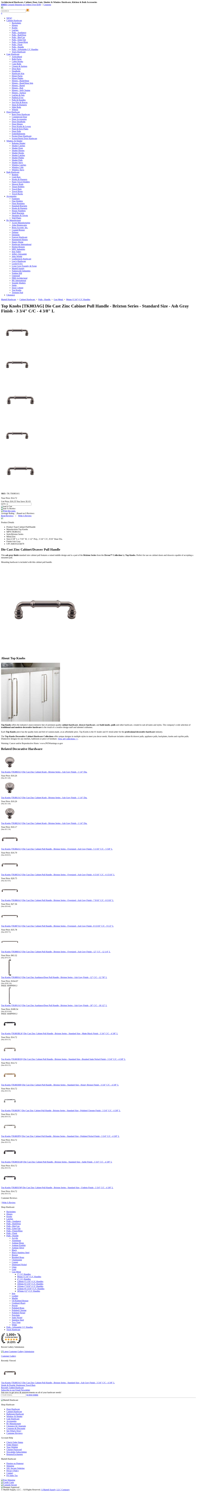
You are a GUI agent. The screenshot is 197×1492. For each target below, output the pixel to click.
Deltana (15, 232)
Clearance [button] (10, 295)
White (14, 1325)
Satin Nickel (17, 1317)
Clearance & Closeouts (16, 1426)
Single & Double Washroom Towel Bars (18, 1385)
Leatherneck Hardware (21, 259)
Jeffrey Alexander (19, 254)
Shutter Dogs (17, 148)
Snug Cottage (17, 288)
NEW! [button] (9, 18)
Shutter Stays (17, 162)
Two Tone (16, 1322)
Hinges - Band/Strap (20, 81)
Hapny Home (17, 242)
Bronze (15, 1255)
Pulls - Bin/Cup (18, 37)
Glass (14, 1267)
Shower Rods (17, 184)
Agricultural (17, 56)
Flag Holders (17, 201)
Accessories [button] (11, 196)
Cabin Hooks (17, 61)
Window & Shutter (14, 1416)
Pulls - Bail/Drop (19, 35)
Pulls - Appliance (19, 32)
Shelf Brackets (18, 213)
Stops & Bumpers (19, 105)
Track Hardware (19, 52)
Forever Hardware (19, 237)
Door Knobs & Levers (21, 126)
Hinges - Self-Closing (21, 90)
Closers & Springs (19, 66)
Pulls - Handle (18, 47)
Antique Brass (18, 1243)
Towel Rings (17, 191)
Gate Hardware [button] (12, 54)
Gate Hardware (12, 1419)
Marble (15, 1298)
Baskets (15, 174)
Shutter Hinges (18, 150)
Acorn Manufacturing (21, 223)
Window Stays (18, 170)
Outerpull (16, 276)
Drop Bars (16, 69)
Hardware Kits (18, 73)
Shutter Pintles (18, 158)
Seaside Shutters (19, 283)
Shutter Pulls (17, 160)
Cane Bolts (16, 64)
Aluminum (16, 1240)
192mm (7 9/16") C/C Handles (30, 1286)
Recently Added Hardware (12, 1387)
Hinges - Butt (17, 88)
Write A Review (25, 516)
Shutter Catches (18, 146)
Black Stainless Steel (20, 1252)
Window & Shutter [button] (14, 141)
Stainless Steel (18, 1320)
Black (14, 1250)
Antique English (19, 1245)
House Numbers (19, 211)
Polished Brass (18, 1308)
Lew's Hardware (19, 261)
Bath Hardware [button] (12, 172)
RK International (19, 280)
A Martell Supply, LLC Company (55, 1490)
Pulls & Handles (19, 100)
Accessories (11, 1421)
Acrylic (15, 1238)
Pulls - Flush (17, 44)
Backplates (16, 23)
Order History (12, 1445)
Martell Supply (18, 268)
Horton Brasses (18, 247)
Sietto (14, 285)
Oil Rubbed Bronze (20, 1301)
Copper (15, 1262)
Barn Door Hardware (21, 114)
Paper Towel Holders (21, 182)
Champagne (17, 1260)
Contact (9, 1473)
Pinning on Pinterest (14, 1463)
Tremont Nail (17, 292)
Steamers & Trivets (20, 215)
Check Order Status (14, 1442)
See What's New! (13, 1431)
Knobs (14, 28)
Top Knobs (16, 290)
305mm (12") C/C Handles (28, 1291)
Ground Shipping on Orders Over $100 (21, 4)
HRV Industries (18, 249)
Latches (15, 30)
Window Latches (19, 165)
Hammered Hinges (20, 239)
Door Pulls (16, 131)
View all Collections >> (68, 739)
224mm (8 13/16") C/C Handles (30, 1289)
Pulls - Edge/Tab (19, 40)
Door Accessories (19, 119)
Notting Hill (17, 273)
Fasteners (16, 199)
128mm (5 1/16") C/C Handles (30, 1281)
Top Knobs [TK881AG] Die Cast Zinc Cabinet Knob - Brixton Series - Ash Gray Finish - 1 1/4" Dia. (44, 797)
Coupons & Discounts (15, 1428)
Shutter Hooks (18, 153)
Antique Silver (18, 1248)
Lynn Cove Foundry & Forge (24, 266)
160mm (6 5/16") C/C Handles (30, 1284)
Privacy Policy (12, 1471)
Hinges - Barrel (18, 85)
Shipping (10, 1466)
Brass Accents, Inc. (20, 227)
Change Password (14, 1449)
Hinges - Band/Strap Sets (22, 83)
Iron (13, 1293)
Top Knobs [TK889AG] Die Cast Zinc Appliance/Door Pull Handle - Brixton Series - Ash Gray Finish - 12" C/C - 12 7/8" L (54, 977)
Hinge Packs (17, 76)
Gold (14, 1269)
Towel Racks (17, 194)
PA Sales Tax (12, 1475)
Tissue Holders (18, 186)
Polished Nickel (18, 1313)
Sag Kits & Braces (19, 102)
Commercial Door (19, 117)
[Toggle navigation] (2, 8)
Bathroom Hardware (15, 1414)
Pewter (15, 1305)
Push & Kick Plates (20, 129)
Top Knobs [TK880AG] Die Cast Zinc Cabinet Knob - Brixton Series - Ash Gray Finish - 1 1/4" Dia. (44, 772)
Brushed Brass (18, 1257)
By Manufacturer (13, 1423)
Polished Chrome (19, 1310)
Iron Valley (16, 251)
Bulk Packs (16, 59)
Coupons (47, 4)
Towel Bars (17, 189)
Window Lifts (17, 167)
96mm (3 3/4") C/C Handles (29, 1276)
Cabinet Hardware (14, 1411)
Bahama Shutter (18, 143)
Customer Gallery (8, 1356)
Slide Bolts (16, 107)
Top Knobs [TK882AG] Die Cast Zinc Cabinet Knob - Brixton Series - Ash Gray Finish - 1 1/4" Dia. (44, 823)
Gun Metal (16, 1272)
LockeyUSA (17, 264)
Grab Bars (16, 177)
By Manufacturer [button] (13, 220)
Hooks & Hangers (19, 179)
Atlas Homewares (19, 225)
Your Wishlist (12, 1447)
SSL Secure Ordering (15, 1468)
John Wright (17, 256)
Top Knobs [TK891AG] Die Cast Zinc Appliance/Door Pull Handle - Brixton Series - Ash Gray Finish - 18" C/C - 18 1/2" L (54, 1005)
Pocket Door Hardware (21, 136)
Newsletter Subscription (16, 1452)
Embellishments (18, 134)
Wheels (15, 109)
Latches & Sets (18, 95)
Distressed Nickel (19, 1264)
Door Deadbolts (18, 121)
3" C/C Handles (24, 1274)
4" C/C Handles (24, 1279)
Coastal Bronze (18, 230)
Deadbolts (16, 71)
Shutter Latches (18, 155)
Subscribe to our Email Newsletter (15, 1390)
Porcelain (16, 1315)
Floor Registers (18, 203)
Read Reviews (7, 516)
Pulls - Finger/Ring (20, 42)
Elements (16, 235)
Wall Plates (16, 218)
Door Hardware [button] (13, 112)
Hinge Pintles (17, 78)
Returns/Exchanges (14, 1454)
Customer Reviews (14, 1433)
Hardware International (21, 244)
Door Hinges (17, 124)
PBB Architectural (19, 278)
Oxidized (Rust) (18, 1303)
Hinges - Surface (19, 93)
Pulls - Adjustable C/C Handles (25, 49)
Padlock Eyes (17, 97)
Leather (15, 1296)
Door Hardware (13, 1409)
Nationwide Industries (21, 271)
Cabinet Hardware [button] (14, 20)
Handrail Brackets (19, 206)
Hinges (15, 25)
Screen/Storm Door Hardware (24, 138)
